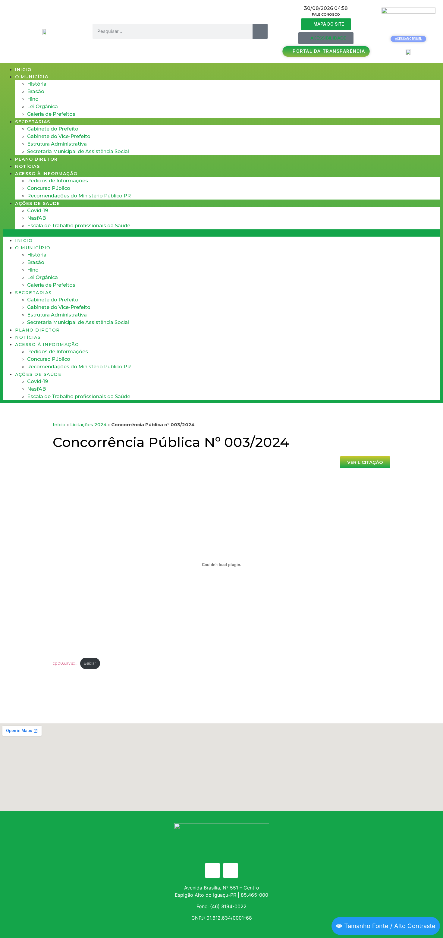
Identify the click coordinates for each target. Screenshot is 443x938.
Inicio (23, 69)
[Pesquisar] (260, 31)
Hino (33, 99)
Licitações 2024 (88, 424)
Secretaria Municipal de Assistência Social (78, 151)
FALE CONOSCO (326, 14)
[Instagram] (230, 870)
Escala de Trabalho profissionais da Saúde (78, 225)
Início (59, 424)
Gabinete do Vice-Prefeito (58, 136)
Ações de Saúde (37, 203)
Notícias (27, 166)
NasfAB (36, 218)
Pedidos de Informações (57, 181)
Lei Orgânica (42, 106)
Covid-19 (37, 210)
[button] (221, 233)
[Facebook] (212, 870)
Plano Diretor (36, 159)
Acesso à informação (46, 173)
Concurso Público (48, 188)
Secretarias (32, 121)
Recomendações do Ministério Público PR (79, 196)
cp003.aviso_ (65, 663)
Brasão (35, 91)
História (36, 84)
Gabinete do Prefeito (52, 129)
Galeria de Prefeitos (51, 114)
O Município (32, 77)
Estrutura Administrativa (57, 144)
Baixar (90, 663)
